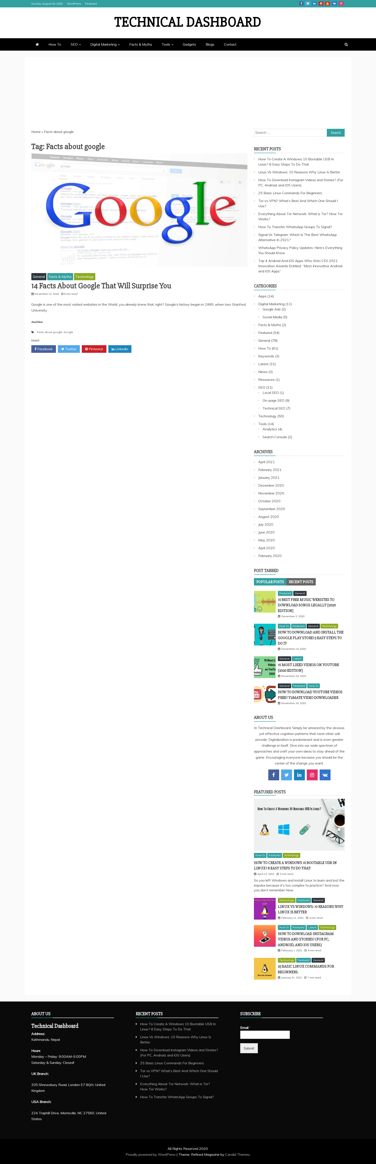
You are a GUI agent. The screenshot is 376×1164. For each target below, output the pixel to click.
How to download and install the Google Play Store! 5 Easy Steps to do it (311, 637)
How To (55, 44)
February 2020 (270, 556)
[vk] (325, 774)
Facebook (301, 3)
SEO (74, 44)
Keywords (266, 356)
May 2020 (266, 540)
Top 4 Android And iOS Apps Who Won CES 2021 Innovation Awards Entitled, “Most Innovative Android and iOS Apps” (300, 266)
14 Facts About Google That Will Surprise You (101, 286)
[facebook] (273, 774)
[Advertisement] (188, 96)
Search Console (275, 437)
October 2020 (269, 501)
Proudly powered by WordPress (151, 1154)
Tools (166, 44)
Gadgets (189, 44)
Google (68, 332)
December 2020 (271, 485)
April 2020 (266, 548)
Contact (230, 44)
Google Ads (272, 309)
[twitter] (286, 774)
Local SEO (271, 392)
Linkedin (314, 3)
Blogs (210, 44)
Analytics (270, 429)
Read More (36, 322)
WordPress (74, 3)
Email (245, 1027)
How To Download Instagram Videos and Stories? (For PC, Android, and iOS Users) (306, 939)
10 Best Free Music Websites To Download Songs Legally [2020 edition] (307, 605)
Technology (85, 276)
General (39, 276)
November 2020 (271, 493)
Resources (266, 379)
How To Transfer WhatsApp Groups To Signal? (295, 227)
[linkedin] (299, 774)
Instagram (341, 3)
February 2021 (270, 470)
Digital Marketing (103, 44)
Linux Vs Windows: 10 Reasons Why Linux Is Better (299, 172)
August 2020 (268, 516)
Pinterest (321, 3)
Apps (262, 296)
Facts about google (49, 332)
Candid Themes (237, 1154)
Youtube (327, 3)
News (263, 372)
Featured (91, 3)
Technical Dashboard (188, 22)
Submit (249, 1048)
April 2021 (266, 462)
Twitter (307, 3)
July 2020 (265, 524)
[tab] (270, 581)
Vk (334, 3)
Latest (263, 364)
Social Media (272, 317)
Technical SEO (274, 408)
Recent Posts (301, 581)
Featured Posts (270, 792)
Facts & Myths (140, 44)
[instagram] (312, 774)
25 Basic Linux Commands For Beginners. (290, 193)
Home (36, 131)
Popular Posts (270, 581)
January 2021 (269, 477)
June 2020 (266, 532)
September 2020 (271, 509)
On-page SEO (273, 400)
